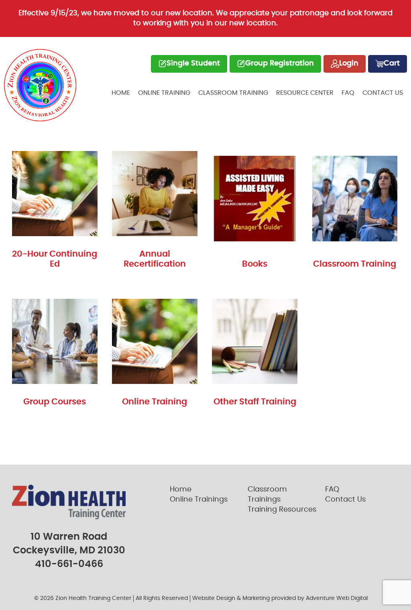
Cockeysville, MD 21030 (69, 550)
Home (121, 93)
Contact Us (382, 93)
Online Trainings (199, 499)
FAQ (348, 93)
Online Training (164, 93)
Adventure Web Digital (337, 598)
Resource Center (305, 93)
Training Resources (282, 509)
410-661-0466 (69, 564)
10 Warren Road (69, 537)
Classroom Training (233, 93)
